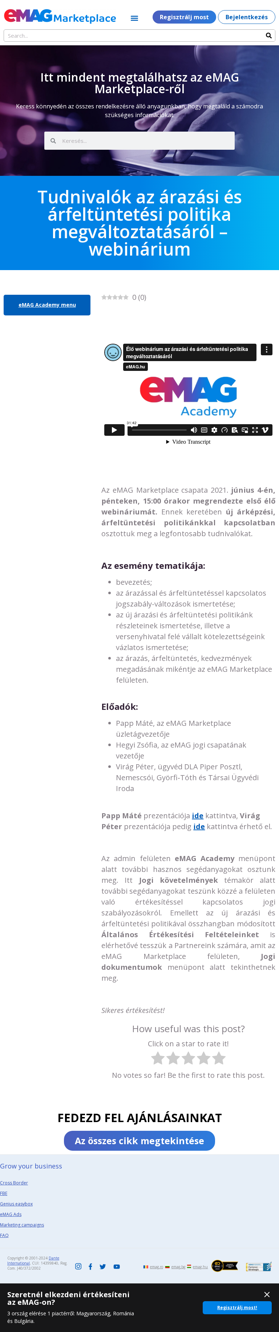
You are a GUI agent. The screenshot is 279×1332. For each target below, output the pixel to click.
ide (197, 815)
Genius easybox (16, 1204)
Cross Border (14, 1183)
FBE (3, 1193)
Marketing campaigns (22, 1225)
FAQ (4, 1235)
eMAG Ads (10, 1214)
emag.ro (156, 1266)
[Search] (269, 35)
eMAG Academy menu (47, 304)
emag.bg (178, 1266)
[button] (135, 18)
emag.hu (200, 1266)
